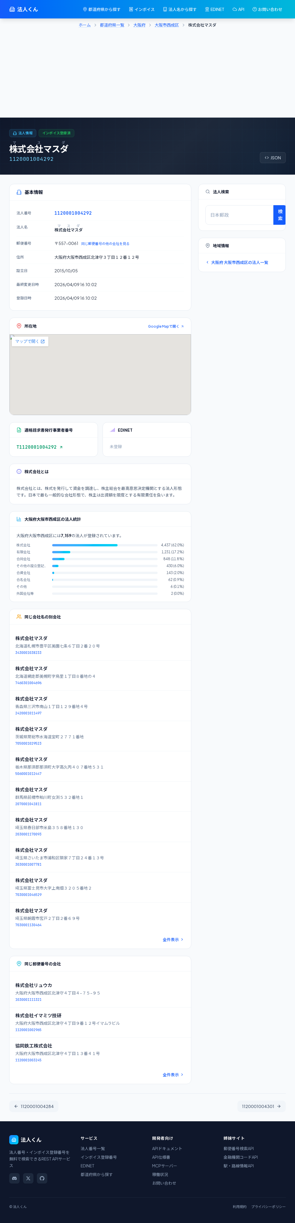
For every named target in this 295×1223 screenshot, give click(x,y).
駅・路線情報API (239, 1165)
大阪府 (139, 24)
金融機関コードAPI (241, 1157)
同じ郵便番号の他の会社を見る (105, 243)
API (241, 9)
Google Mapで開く (163, 326)
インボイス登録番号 (99, 1157)
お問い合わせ (270, 9)
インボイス (145, 9)
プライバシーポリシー (268, 1207)
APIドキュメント (167, 1148)
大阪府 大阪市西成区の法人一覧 (239, 262)
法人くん (27, 9)
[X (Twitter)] (28, 1178)
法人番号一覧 (93, 1148)
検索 (280, 214)
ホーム (85, 24)
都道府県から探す (104, 9)
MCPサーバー (164, 1165)
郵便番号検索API (239, 1148)
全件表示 (171, 939)
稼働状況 (160, 1174)
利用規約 (240, 1207)
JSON (276, 157)
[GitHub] (42, 1178)
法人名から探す (183, 9)
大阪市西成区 (167, 24)
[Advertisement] (147, 74)
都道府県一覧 (112, 24)
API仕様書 (161, 1157)
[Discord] (14, 1178)
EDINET (217, 9)
